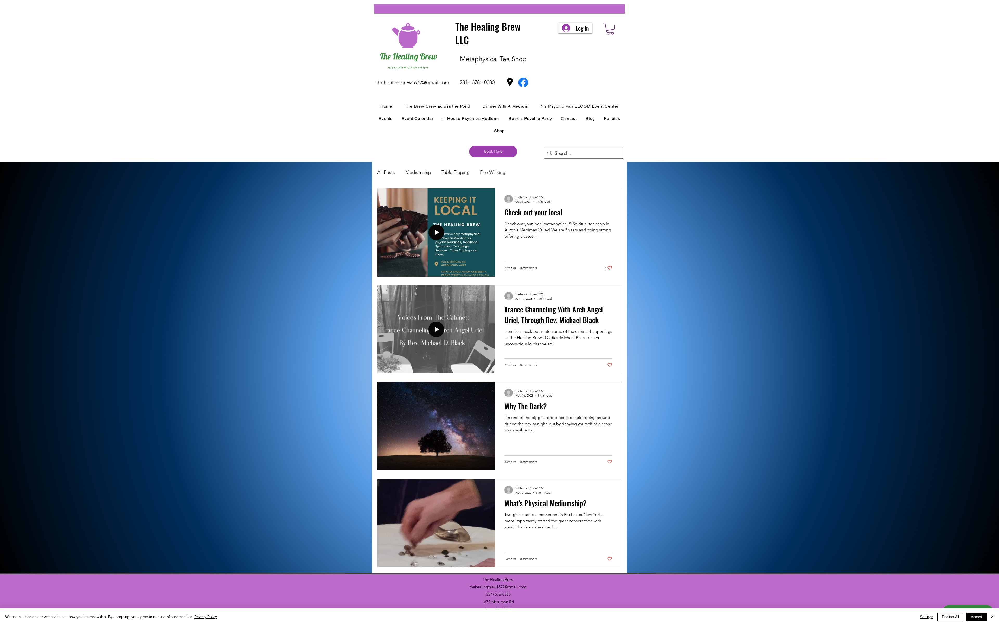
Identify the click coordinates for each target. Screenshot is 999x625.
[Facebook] (523, 82)
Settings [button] (926, 616)
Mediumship (418, 172)
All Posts (386, 172)
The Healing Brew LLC (488, 33)
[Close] (993, 617)
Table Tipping (455, 172)
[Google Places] (509, 82)
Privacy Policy (205, 616)
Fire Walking (492, 172)
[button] (610, 29)
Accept (976, 616)
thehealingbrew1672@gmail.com (412, 83)
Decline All (950, 616)
